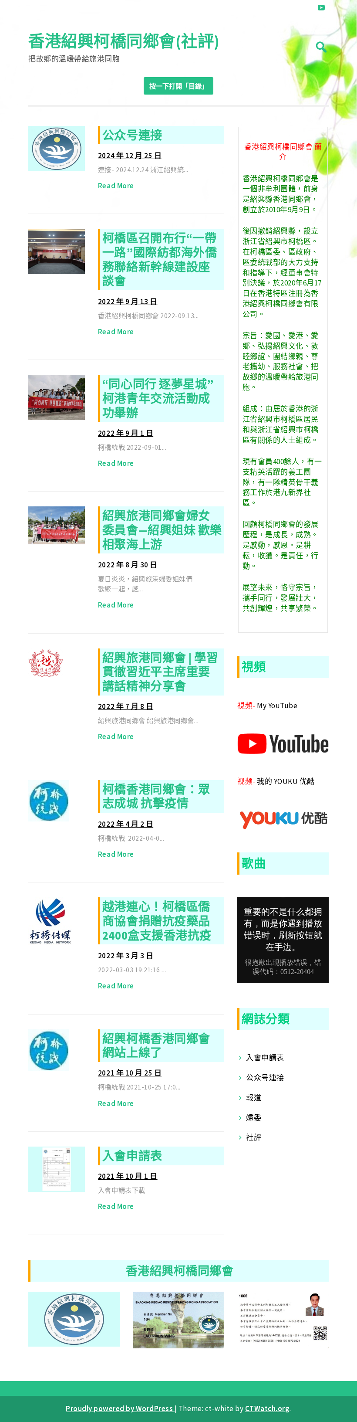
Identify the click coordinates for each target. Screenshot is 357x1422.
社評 (253, 1137)
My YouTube (277, 705)
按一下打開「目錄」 (178, 86)
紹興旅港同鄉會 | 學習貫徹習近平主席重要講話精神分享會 (160, 671)
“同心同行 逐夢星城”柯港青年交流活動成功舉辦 (158, 398)
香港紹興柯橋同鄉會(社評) (124, 41)
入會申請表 (132, 1155)
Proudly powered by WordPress (120, 1408)
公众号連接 (132, 135)
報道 (253, 1098)
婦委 (253, 1118)
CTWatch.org (267, 1408)
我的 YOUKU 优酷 (286, 781)
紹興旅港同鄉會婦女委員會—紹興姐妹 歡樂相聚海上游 (162, 529)
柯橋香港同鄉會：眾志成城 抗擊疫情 (156, 796)
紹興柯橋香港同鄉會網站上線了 (156, 1045)
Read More (116, 185)
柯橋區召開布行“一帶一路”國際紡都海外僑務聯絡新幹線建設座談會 (159, 259)
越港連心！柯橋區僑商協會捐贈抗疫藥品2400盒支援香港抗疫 (157, 920)
